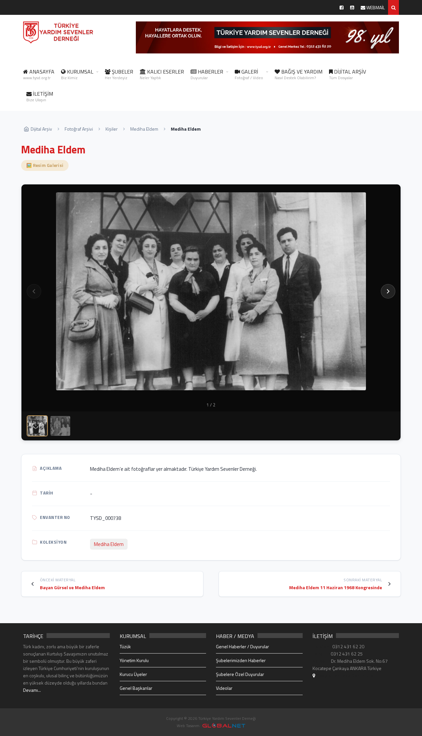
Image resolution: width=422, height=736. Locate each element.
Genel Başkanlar (136, 688)
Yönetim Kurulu (134, 660)
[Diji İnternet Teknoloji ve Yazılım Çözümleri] (223, 725)
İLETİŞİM (39, 96)
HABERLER (207, 74)
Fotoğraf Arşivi (79, 128)
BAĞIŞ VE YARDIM (298, 74)
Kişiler (112, 128)
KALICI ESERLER (162, 74)
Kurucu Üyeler (133, 674)
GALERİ (249, 74)
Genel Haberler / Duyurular (242, 646)
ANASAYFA (38, 74)
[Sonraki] (388, 291)
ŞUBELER (119, 74)
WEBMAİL (375, 7)
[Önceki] (34, 291)
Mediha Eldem (144, 128)
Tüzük (125, 646)
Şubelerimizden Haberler (241, 660)
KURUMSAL (77, 74)
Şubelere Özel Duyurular (240, 674)
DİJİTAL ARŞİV (347, 74)
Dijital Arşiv (41, 128)
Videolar (224, 688)
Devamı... (32, 690)
